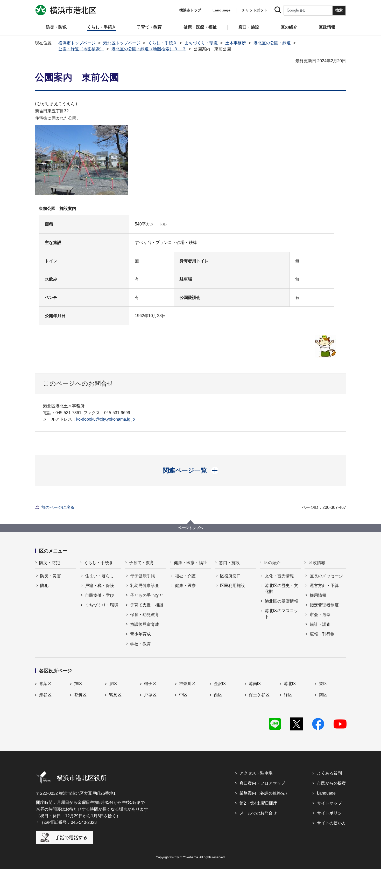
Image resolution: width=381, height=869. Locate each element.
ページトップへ (190, 528)
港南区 (255, 683)
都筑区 (80, 695)
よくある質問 (329, 773)
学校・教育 (140, 644)
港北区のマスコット (281, 613)
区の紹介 (272, 562)
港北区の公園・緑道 (272, 43)
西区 (218, 695)
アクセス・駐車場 (256, 773)
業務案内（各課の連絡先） (264, 793)
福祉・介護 (185, 576)
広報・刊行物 (322, 634)
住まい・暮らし (99, 576)
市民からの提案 (331, 783)
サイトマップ (329, 803)
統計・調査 (320, 624)
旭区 (78, 683)
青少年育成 (140, 634)
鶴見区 (115, 695)
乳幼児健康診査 (144, 585)
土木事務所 (235, 43)
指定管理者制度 (324, 605)
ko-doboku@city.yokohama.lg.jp (105, 419)
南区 (323, 695)
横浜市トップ (190, 10)
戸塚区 (150, 695)
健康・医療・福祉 (190, 562)
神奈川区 (187, 683)
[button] (190, 470)
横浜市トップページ (77, 43)
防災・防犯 (49, 562)
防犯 (44, 585)
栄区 (323, 683)
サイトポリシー (331, 813)
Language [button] (221, 10)
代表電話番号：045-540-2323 (69, 822)
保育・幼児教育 (144, 614)
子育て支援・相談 (146, 605)
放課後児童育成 (144, 624)
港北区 (290, 683)
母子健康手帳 (142, 576)
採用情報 (318, 595)
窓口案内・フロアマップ (262, 783)
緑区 (288, 695)
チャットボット (254, 10)
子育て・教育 (141, 562)
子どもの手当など (146, 595)
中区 (183, 695)
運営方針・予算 (324, 585)
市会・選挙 (320, 614)
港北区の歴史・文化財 (281, 588)
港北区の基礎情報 (281, 601)
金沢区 (220, 683)
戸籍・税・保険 (99, 585)
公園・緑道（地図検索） (81, 49)
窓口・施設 (229, 562)
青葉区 (45, 683)
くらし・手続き (162, 43)
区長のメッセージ (326, 576)
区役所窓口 (230, 576)
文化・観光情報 (279, 576)
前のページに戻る (57, 507)
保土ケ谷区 (259, 695)
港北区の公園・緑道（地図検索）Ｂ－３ (148, 49)
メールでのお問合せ (258, 813)
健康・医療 (185, 585)
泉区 (113, 683)
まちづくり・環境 (201, 43)
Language (326, 793)
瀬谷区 (45, 695)
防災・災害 (50, 576)
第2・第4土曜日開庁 (258, 803)
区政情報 (317, 562)
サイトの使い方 (331, 823)
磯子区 (150, 683)
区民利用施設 (232, 585)
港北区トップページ (121, 43)
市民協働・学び (99, 595)
